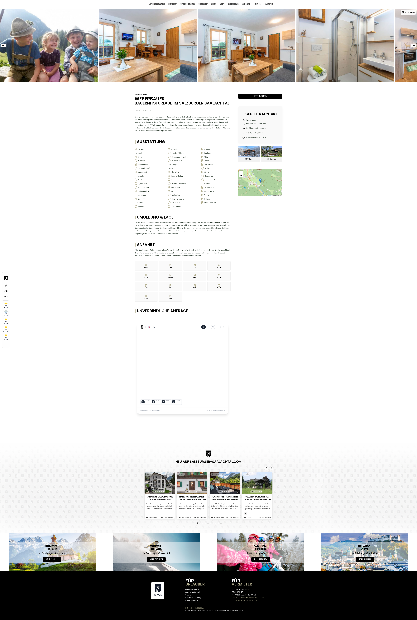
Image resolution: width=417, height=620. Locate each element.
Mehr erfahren (52, 559)
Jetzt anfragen (260, 96)
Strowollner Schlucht (192, 592)
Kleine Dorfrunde (191, 600)
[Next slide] (271, 468)
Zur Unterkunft (168, 518)
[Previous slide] (266, 468)
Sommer (188, 595)
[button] (408, 12)
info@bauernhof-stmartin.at (256, 128)
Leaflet (269, 195)
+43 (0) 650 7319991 (254, 133)
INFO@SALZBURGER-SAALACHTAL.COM (248, 597)
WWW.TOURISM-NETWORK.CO (245, 600)
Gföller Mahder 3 (192, 589)
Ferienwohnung (141, 95)
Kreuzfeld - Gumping (193, 597)
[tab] (192, 85)
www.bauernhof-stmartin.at (256, 137)
